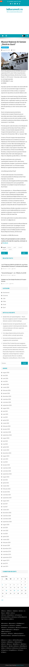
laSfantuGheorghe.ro (18, 640)
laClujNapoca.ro (20, 623)
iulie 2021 (5, 503)
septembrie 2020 (7, 521)
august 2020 (6, 524)
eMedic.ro (3, 611)
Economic (5, 295)
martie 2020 (6, 539)
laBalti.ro (11, 619)
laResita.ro (16, 646)
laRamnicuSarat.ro (19, 633)
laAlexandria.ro (18, 642)
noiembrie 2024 (7, 432)
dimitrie (9, 247)
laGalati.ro (18, 625)
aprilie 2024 (6, 447)
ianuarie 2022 (6, 491)
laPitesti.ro (10, 633)
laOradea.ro (4, 633)
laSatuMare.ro (23, 646)
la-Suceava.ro (18, 615)
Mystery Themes (20, 665)
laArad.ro (3, 644)
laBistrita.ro (23, 644)
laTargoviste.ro (23, 648)
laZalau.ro (3, 652)
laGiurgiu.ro (16, 629)
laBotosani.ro (4, 646)
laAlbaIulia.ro (10, 642)
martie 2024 (6, 450)
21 (18, 590)
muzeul (20, 247)
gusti (15, 247)
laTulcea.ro (20, 650)
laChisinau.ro (15, 617)
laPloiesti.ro (4, 627)
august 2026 (6, 372)
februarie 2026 (6, 390)
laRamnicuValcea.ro (6, 635)
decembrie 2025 (7, 396)
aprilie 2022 (6, 482)
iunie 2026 (5, 378)
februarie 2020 (6, 542)
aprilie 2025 (6, 420)
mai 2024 (5, 444)
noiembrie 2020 (7, 515)
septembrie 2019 (7, 557)
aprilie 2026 (6, 384)
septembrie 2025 (7, 405)
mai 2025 (5, 417)
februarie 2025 (6, 426)
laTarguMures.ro (13, 650)
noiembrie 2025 (7, 399)
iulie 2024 (5, 441)
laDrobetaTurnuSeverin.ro (18, 635)
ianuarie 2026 (6, 393)
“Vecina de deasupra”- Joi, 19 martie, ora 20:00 (13, 273)
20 (14, 590)
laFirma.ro (4, 615)
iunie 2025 (5, 414)
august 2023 (6, 456)
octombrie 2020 (7, 518)
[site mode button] (23, 36)
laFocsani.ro (10, 629)
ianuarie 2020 (6, 545)
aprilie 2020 (6, 536)
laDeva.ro (4, 629)
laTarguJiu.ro (5, 650)
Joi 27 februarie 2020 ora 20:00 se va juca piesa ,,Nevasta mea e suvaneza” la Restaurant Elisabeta (14, 265)
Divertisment (5, 47)
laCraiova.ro (12, 625)
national (4, 249)
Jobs (4, 298)
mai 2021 (5, 506)
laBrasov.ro (4, 640)
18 (6, 590)
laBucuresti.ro (14, 9)
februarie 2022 (6, 488)
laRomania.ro (4, 623)
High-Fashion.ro (5, 619)
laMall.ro (8, 613)
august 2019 (6, 560)
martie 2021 (6, 509)
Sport (4, 307)
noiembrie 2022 (7, 468)
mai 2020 (5, 533)
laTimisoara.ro (11, 627)
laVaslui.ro (4, 642)
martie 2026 (6, 387)
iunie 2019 (5, 566)
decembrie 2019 (7, 548)
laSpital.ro (15, 611)
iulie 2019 (5, 563)
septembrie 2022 (7, 474)
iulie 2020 (5, 527)
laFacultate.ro (10, 615)
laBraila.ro (11, 646)
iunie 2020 (5, 530)
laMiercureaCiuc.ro (6, 631)
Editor (13, 50)
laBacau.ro (9, 644)
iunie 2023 (5, 459)
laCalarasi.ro (24, 627)
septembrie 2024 (7, 435)
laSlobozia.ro (15, 648)
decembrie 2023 (7, 453)
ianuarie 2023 (6, 465)
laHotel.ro (21, 611)
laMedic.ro (9, 611)
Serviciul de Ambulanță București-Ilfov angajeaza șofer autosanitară (12, 339)
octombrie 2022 (7, 471)
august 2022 (6, 477)
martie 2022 (6, 486)
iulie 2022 (5, 479)
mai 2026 (5, 381)
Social (4, 304)
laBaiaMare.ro (16, 644)
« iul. (2, 600)
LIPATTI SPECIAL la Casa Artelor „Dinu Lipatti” (25, 253)
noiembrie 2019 (7, 551)
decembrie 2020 (7, 512)
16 (25, 587)
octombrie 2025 (7, 402)
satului (10, 249)
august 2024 (6, 438)
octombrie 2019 (7, 554)
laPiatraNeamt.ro (22, 617)
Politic (4, 301)
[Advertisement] (14, 25)
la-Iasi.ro (10, 640)
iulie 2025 (5, 411)
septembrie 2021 (7, 497)
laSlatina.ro (9, 648)
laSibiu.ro (3, 648)
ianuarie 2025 (6, 429)
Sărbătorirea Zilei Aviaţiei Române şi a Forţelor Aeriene (13, 280)
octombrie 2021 (7, 494)
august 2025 (6, 408)
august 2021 (6, 500)
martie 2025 (6, 423)
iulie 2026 (5, 375)
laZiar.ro (13, 613)
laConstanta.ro (5, 625)
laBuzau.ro (18, 627)
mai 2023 (5, 462)
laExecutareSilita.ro (6, 617)
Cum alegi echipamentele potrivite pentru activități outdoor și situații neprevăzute (13, 334)
